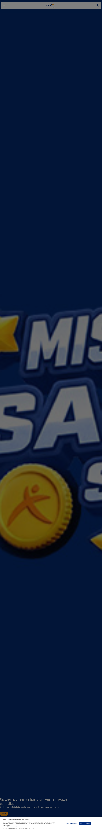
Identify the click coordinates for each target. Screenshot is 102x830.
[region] (51, 823)
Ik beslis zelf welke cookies (71, 823)
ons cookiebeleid (17, 827)
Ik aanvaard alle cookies (85, 823)
